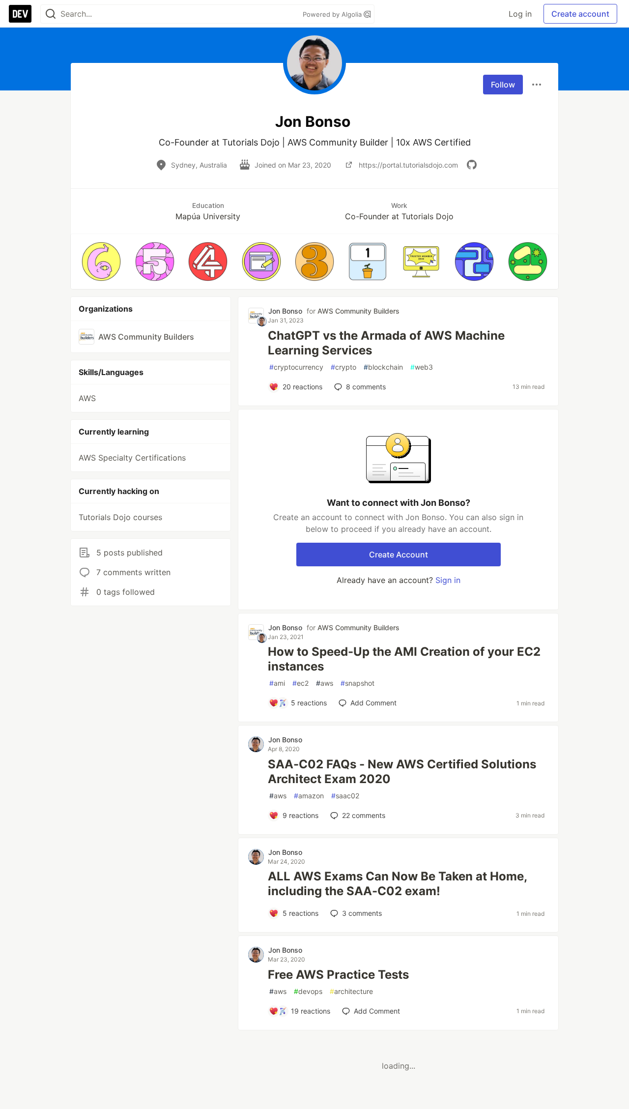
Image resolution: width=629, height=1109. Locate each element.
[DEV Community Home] (20, 14)
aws (324, 683)
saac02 (345, 795)
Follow (503, 84)
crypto (343, 367)
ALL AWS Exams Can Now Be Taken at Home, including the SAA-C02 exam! (397, 883)
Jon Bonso (285, 311)
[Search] (50, 14)
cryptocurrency (296, 367)
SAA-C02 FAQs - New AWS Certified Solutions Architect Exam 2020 (402, 771)
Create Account (398, 554)
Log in (520, 14)
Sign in (447, 580)
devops (308, 991)
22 (363, 815)
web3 (421, 367)
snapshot (357, 683)
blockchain (383, 367)
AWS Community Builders (358, 311)
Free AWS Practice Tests (338, 974)
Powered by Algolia (333, 14)
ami (277, 683)
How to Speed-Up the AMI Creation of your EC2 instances (404, 658)
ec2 (300, 683)
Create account (580, 14)
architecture (351, 991)
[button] (101, 261)
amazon (309, 795)
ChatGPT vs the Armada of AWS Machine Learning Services (386, 342)
